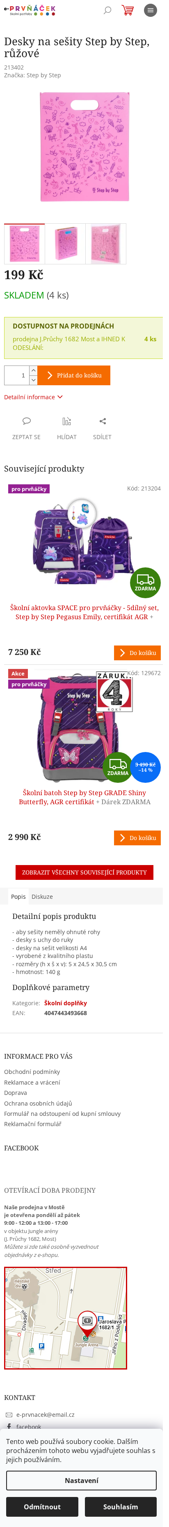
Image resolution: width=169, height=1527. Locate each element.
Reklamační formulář (33, 1124)
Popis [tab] (18, 896)
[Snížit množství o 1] (33, 380)
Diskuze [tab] (42, 896)
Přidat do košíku (79, 375)
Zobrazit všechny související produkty (84, 872)
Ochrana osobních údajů (38, 1103)
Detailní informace (29, 397)
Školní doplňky (65, 1003)
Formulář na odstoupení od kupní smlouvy (62, 1113)
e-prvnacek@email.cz (45, 1414)
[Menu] (150, 10)
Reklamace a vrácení (32, 1082)
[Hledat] (107, 10)
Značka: (32, 75)
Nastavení (81, 1480)
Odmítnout (42, 1506)
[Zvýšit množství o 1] (33, 370)
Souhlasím (120, 1506)
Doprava (15, 1093)
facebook (28, 1427)
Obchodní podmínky (32, 1072)
